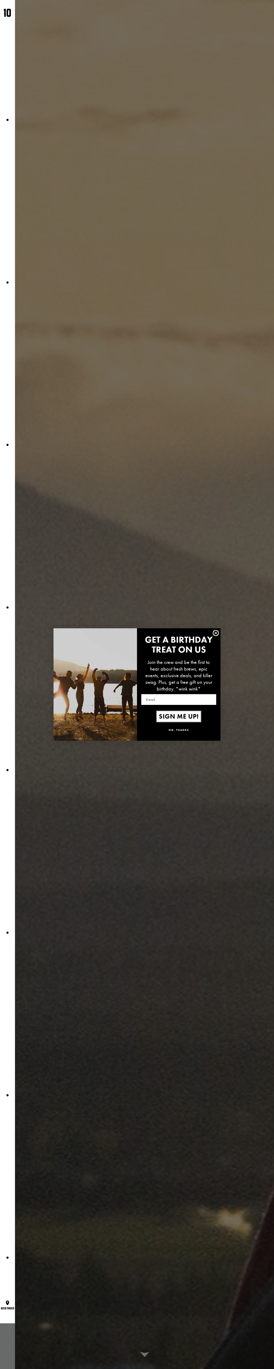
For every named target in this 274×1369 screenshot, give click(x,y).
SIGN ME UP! (179, 716)
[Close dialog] (215, 633)
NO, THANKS (179, 730)
